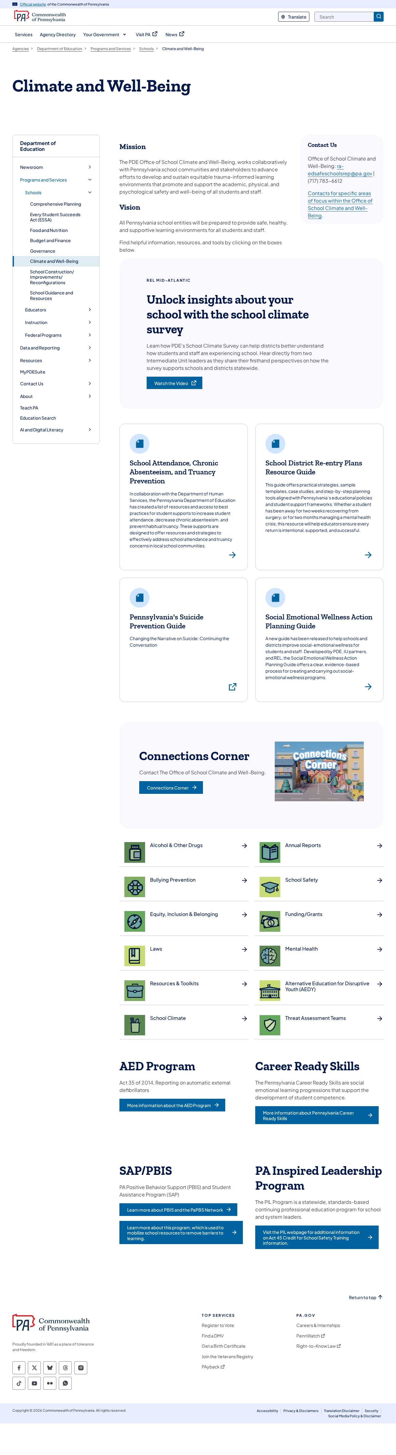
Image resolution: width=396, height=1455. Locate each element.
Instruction (36, 322)
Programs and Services (43, 179)
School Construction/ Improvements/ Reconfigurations (52, 277)
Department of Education (38, 146)
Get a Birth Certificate (224, 1346)
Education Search (38, 418)
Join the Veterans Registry (227, 1356)
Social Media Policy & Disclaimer (354, 1416)
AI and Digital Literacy (41, 429)
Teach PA (29, 407)
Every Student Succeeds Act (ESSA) (55, 217)
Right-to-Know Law (316, 1346)
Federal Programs (43, 335)
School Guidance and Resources (51, 295)
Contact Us (31, 383)
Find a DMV (213, 1335)
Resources (31, 360)
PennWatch (308, 1335)
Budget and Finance (50, 240)
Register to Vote (218, 1325)
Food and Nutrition (49, 230)
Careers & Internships (318, 1325)
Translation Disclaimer (341, 1411)
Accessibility (267, 1411)
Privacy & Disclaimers (301, 1411)
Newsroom (31, 167)
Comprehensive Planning (55, 204)
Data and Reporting (40, 347)
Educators (35, 309)
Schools (33, 192)
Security (371, 1411)
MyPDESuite (32, 371)
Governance (42, 251)
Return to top (362, 1297)
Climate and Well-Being (54, 261)
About (26, 396)
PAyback (211, 1366)
